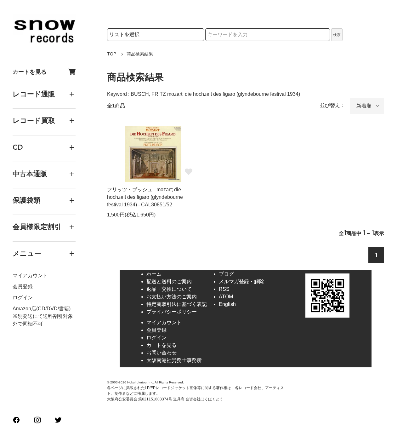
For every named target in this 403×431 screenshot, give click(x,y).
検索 (337, 34)
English (227, 304)
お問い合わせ (161, 352)
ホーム (154, 274)
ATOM (226, 296)
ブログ (226, 274)
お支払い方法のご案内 (171, 296)
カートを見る (30, 71)
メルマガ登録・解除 (241, 281)
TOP (111, 53)
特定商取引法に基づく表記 (176, 304)
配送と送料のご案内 (169, 281)
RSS (224, 289)
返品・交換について (169, 289)
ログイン (23, 297)
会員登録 (23, 286)
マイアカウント (30, 275)
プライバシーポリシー (171, 311)
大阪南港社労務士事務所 (174, 360)
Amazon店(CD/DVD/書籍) (42, 308)
